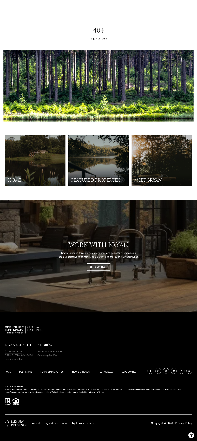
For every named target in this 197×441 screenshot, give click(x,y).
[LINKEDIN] (166, 371)
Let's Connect (130, 372)
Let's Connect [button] (98, 267)
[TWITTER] (181, 371)
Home (8, 372)
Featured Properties (52, 372)
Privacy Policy (183, 423)
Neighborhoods (81, 372)
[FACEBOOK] (150, 371)
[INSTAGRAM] (158, 371)
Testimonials (105, 372)
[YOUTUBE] (174, 371)
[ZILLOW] (189, 371)
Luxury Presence (86, 423)
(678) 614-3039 (13, 351)
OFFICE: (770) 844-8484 (19, 355)
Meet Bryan (25, 372)
